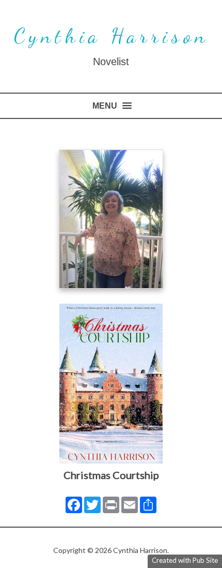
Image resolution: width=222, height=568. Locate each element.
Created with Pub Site (185, 560)
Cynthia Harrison (111, 35)
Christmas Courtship (111, 475)
